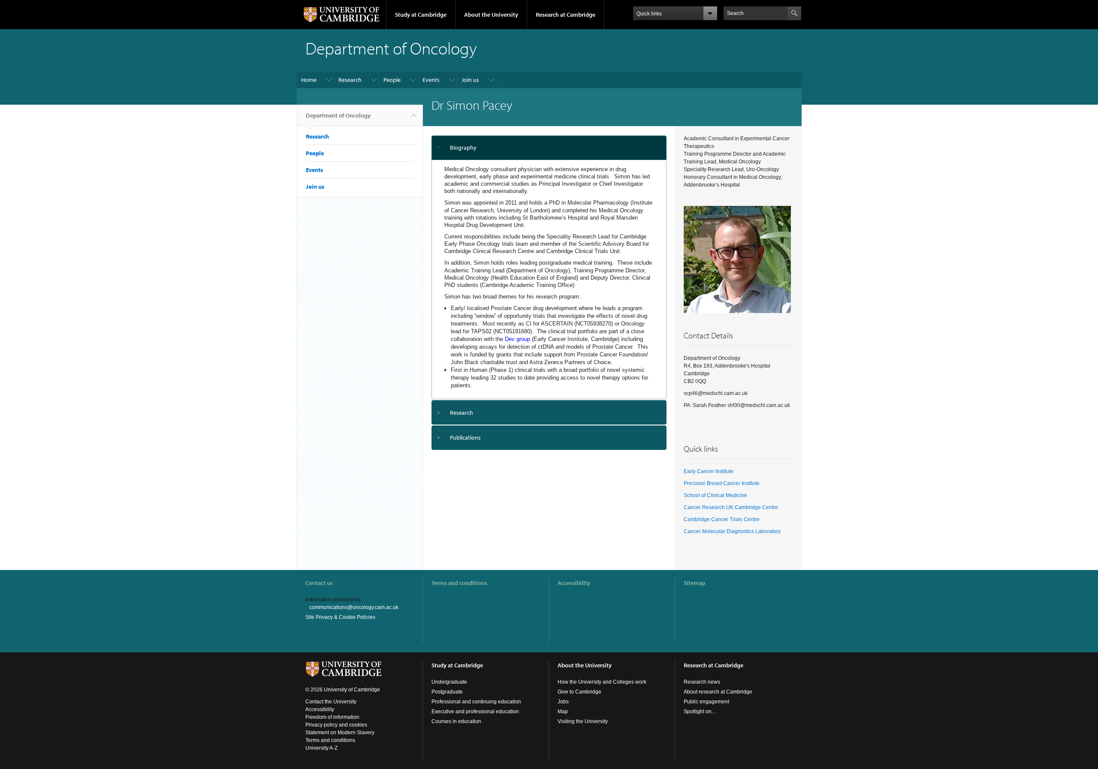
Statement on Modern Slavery (339, 733)
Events (431, 80)
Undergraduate (449, 682)
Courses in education (456, 721)
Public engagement (706, 702)
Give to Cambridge (579, 692)
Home (309, 80)
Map (563, 712)
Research (350, 80)
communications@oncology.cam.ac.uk (353, 607)
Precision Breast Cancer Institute (722, 483)
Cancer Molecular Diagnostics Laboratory (732, 531)
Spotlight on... (699, 712)
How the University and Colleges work (602, 682)
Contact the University (330, 702)
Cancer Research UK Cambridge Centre (731, 507)
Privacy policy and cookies (336, 725)
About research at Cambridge (718, 692)
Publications (465, 437)
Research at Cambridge (565, 14)
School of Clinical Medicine (715, 495)
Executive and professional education (475, 712)
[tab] (549, 148)
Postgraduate (447, 692)
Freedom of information (332, 717)
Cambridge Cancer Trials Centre (722, 519)
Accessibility (574, 583)
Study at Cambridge (420, 14)
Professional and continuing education (476, 702)
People (392, 80)
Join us (470, 80)
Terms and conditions (459, 583)
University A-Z (321, 748)
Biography (463, 147)
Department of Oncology (338, 115)
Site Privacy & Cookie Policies (340, 617)
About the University (491, 14)
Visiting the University (583, 721)
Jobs (563, 702)
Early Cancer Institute (708, 471)
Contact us (319, 583)
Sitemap (694, 583)
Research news (702, 682)
